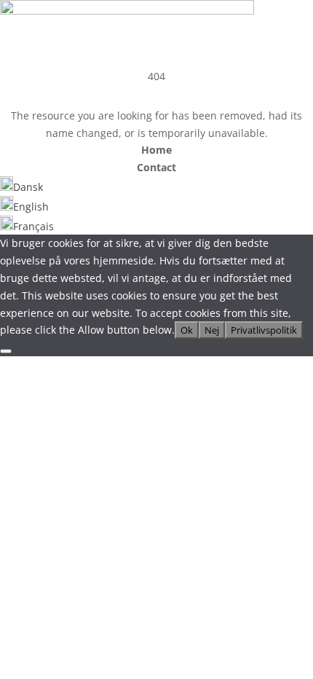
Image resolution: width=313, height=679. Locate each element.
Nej (212, 330)
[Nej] (6, 351)
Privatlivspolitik (264, 330)
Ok (187, 330)
